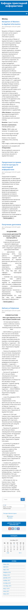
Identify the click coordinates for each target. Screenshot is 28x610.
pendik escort (5, 599)
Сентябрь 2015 (7, 586)
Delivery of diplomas (10, 308)
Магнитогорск (7, 508)
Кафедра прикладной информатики (14, 4)
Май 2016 (5, 567)
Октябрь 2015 (7, 583)
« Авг (7, 553)
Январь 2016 (6, 575)
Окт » (20, 553)
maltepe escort (3, 599)
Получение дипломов (11, 224)
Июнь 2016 (6, 564)
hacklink (21, 599)
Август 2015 (6, 588)
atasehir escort (12, 599)
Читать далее (8, 218)
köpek (14, 599)
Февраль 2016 (7, 572)
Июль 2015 (6, 591)
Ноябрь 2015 (6, 580)
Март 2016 (6, 569)
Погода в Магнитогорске (10, 513)
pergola (15, 599)
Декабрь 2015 (7, 578)
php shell (17, 599)
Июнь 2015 (6, 594)
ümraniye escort (10, 599)
